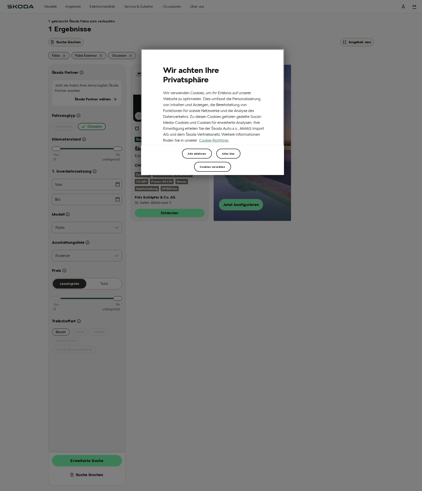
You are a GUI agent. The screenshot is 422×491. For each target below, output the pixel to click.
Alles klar (228, 153)
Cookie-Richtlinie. (214, 140)
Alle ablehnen (197, 153)
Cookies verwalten (212, 166)
